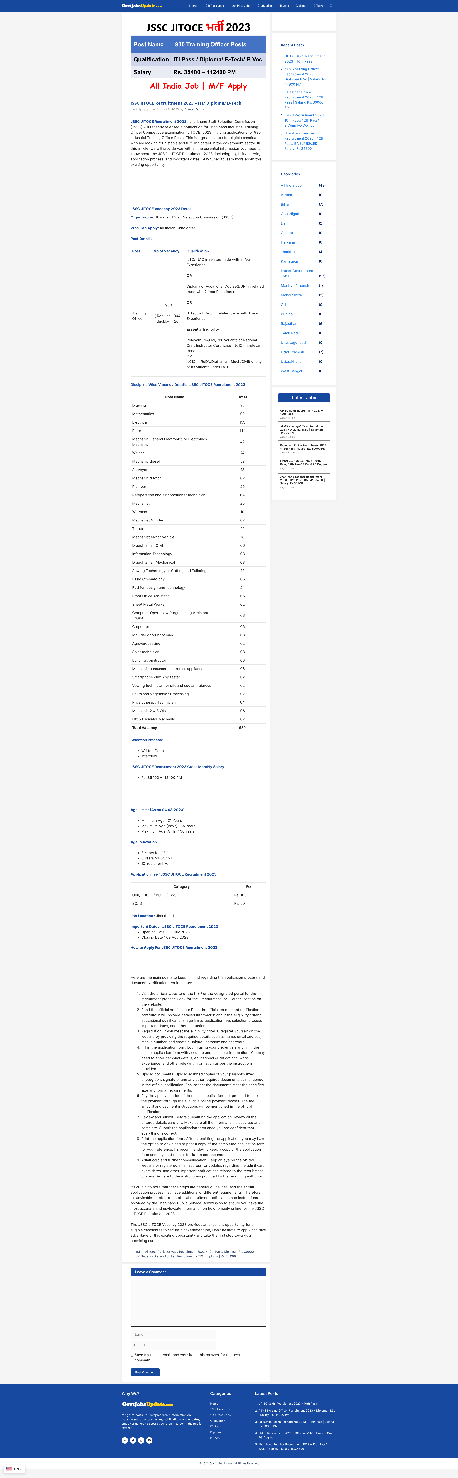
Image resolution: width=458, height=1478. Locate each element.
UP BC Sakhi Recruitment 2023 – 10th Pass (301, 412)
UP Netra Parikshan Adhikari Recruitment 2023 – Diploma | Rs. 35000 (185, 1256)
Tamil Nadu (290, 333)
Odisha (287, 304)
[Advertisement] (198, 184)
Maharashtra (291, 295)
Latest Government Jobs (297, 273)
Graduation (264, 6)
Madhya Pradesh (295, 285)
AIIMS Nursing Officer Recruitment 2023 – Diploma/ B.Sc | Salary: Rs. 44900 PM (302, 429)
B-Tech (318, 6)
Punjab (287, 314)
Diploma (301, 6)
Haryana (288, 242)
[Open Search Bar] (331, 6)
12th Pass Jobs (240, 6)
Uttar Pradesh (292, 352)
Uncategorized (293, 342)
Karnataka (289, 261)
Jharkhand (290, 252)
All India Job (291, 185)
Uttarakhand (291, 361)
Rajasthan (289, 323)
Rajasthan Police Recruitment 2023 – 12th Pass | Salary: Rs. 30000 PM (303, 447)
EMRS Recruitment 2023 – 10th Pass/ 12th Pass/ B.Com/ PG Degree (305, 120)
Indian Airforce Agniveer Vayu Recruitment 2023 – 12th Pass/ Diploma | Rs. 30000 (194, 1251)
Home (193, 6)
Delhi (285, 223)
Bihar (285, 204)
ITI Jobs (284, 6)
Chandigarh (290, 214)
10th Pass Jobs (214, 6)
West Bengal (291, 371)
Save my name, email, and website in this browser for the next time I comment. (193, 1357)
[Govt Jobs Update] (142, 6)
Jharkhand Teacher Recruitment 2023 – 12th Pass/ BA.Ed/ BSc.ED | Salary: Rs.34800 (302, 480)
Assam (286, 195)
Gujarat (287, 233)
